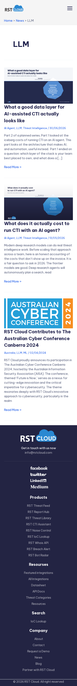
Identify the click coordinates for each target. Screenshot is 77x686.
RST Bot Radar (39, 555)
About (38, 639)
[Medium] (38, 487)
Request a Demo (38, 651)
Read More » (12, 167)
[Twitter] (38, 475)
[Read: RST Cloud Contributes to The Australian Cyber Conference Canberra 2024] (38, 313)
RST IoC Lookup (38, 537)
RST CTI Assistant (38, 524)
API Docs (38, 591)
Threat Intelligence (35, 128)
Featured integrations (38, 573)
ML (25, 352)
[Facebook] (38, 468)
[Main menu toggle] (68, 8)
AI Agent (9, 128)
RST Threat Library (38, 518)
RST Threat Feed (38, 506)
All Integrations (38, 579)
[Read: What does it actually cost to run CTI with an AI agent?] (38, 202)
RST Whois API (38, 543)
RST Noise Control (38, 530)
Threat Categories (38, 597)
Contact (39, 645)
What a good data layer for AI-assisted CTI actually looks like (34, 113)
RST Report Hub (38, 512)
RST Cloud (31, 682)
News (38, 657)
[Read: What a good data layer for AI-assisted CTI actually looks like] (38, 85)
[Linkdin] (38, 481)
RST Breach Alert (38, 549)
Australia (9, 352)
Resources (39, 604)
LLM (19, 128)
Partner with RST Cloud (39, 670)
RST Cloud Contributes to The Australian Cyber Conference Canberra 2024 (37, 338)
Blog (39, 664)
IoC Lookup (38, 621)
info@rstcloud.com (38, 453)
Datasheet (38, 585)
